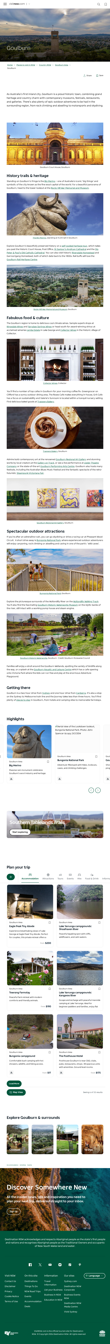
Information (51, 1276)
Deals (27, 1306)
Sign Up (14, 1211)
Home (10, 65)
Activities (23, 1165)
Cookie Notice (12, 1296)
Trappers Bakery (50, 451)
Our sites (69, 1276)
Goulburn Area (61, 65)
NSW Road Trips (33, 1291)
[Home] (17, 4)
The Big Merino (39, 238)
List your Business (53, 1290)
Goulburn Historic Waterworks (33, 658)
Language (94, 1276)
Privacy (8, 1291)
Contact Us (10, 1281)
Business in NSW (52, 1295)
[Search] (98, 5)
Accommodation (12, 1165)
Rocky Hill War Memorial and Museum (50, 309)
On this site (31, 1276)
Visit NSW (10, 1276)
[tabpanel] (55, 31)
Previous (91, 790)
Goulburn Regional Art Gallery (50, 523)
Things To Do (31, 1286)
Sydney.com (70, 1281)
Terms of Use (11, 1301)
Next (98, 790)
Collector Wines (50, 383)
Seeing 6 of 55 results (92, 1092)
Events (29, 1165)
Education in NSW (53, 1300)
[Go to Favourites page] (105, 4)
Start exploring (20, 832)
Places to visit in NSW (25, 65)
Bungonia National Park (50, 593)
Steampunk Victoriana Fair (30, 473)
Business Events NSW (72, 1296)
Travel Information (50, 1283)
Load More (14, 1084)
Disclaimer (10, 1286)
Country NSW (45, 65)
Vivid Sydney (70, 1312)
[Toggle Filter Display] (11, 877)
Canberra (81, 693)
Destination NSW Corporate (72, 1288)
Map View (18, 1092)
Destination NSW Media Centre (72, 1305)
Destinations (31, 1281)
